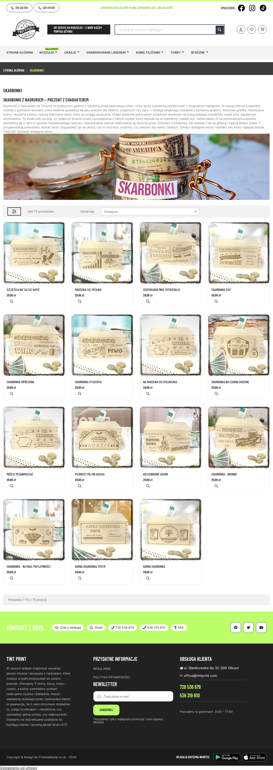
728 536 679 (190, 687)
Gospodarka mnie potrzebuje (161, 289)
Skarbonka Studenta (88, 382)
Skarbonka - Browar (224, 474)
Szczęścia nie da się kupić (23, 289)
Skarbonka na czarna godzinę (230, 382)
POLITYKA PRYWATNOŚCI (111, 677)
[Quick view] (11, 301)
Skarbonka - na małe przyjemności (29, 566)
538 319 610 (190, 695)
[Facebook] (241, 8)
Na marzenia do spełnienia (160, 382)
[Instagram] (252, 8)
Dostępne (151, 211)
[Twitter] (248, 627)
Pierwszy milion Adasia (90, 474)
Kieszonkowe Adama (155, 474)
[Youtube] (261, 627)
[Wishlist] (251, 29)
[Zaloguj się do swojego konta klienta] (241, 29)
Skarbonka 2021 (221, 289)
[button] (19, 8)
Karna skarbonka (154, 566)
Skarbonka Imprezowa (20, 382)
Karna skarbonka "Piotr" (90, 566)
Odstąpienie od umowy (18, 768)
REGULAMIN (102, 668)
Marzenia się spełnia (88, 289)
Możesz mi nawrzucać (20, 474)
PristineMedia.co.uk (52, 757)
